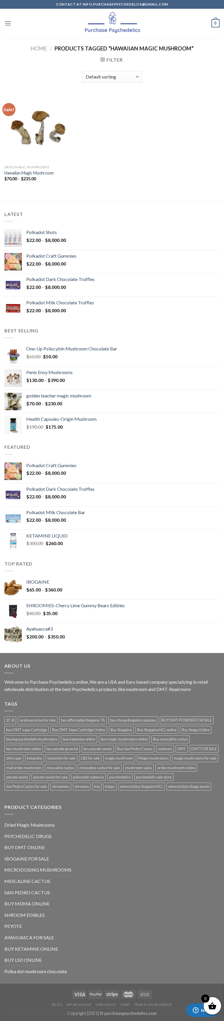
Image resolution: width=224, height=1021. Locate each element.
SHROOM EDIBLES (24, 915)
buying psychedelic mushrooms (31, 739)
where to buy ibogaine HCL (141, 786)
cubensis (165, 748)
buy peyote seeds (97, 748)
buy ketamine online (79, 739)
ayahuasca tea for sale (38, 720)
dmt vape (14, 758)
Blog (57, 1004)
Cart (125, 1004)
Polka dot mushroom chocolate (35, 971)
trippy (110, 786)
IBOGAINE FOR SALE (26, 858)
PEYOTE (13, 926)
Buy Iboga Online (196, 729)
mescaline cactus (60, 767)
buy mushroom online (23, 748)
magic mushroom (119, 758)
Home (38, 48)
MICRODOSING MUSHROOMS (37, 869)
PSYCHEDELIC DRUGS (28, 836)
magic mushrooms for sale (195, 758)
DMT (181, 748)
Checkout (106, 1004)
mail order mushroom (23, 767)
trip (97, 786)
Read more (180, 689)
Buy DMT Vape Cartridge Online (78, 729)
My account (79, 1004)
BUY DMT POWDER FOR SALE (187, 720)
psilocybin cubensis (88, 777)
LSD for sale (90, 758)
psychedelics (120, 777)
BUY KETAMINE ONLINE (31, 949)
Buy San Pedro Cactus (135, 748)
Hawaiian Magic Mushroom (29, 172)
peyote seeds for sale (50, 777)
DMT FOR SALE (204, 748)
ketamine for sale (62, 758)
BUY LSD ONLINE (23, 960)
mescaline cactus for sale (100, 767)
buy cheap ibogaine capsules (133, 720)
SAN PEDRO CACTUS (27, 892)
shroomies (60, 786)
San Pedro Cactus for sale (26, 786)
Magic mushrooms (154, 758)
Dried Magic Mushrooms (29, 825)
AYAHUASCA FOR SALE (29, 937)
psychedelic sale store (154, 777)
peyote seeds (17, 777)
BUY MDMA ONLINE (27, 903)
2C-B (10, 720)
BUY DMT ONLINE (24, 847)
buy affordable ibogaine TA (83, 720)
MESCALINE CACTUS (27, 881)
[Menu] (7, 23)
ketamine (34, 758)
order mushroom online (176, 767)
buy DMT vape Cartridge (26, 729)
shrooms (82, 786)
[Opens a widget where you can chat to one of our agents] (202, 1010)
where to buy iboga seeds (188, 786)
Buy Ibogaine (121, 729)
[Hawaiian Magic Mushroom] (38, 128)
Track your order (153, 1004)
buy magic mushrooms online (124, 739)
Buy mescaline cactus (170, 739)
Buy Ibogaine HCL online (156, 729)
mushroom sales (138, 767)
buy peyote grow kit (62, 748)
